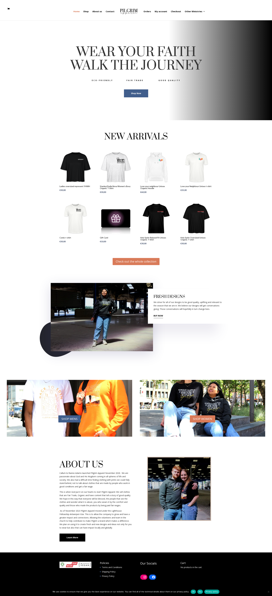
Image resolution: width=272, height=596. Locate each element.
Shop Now (136, 93)
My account (161, 11)
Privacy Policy (108, 576)
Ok (193, 591)
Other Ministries (193, 11)
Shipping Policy (108, 571)
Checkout (176, 11)
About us (97, 11)
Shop (86, 11)
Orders (147, 11)
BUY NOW (158, 315)
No (200, 591)
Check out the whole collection (136, 261)
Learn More (72, 537)
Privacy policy (212, 591)
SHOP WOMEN (202, 419)
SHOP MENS (69, 419)
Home (76, 11)
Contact (110, 11)
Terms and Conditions (112, 567)
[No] (268, 591)
